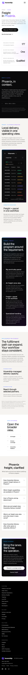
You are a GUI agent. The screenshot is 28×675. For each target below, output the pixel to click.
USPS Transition (6, 649)
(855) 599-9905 (5, 661)
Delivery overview (6, 612)
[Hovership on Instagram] (8, 669)
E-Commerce (5, 625)
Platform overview (6, 588)
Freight (3, 9)
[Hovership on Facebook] (5, 669)
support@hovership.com (7, 663)
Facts (3, 644)
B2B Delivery (5, 629)
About (3, 646)
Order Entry (5, 590)
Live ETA (4, 599)
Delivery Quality (6, 595)
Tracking (4, 597)
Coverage (4, 616)
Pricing (3, 618)
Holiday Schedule (6, 651)
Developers (5, 605)
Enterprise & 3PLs (6, 631)
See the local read (7, 34)
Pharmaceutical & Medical (8, 627)
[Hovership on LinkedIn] (2, 669)
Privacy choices (14, 665)
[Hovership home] (7, 2)
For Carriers (5, 636)
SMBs (3, 633)
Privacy (3, 665)
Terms (7, 665)
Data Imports (5, 601)
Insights (4, 642)
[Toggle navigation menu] (24, 2)
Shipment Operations (7, 592)
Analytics (4, 603)
